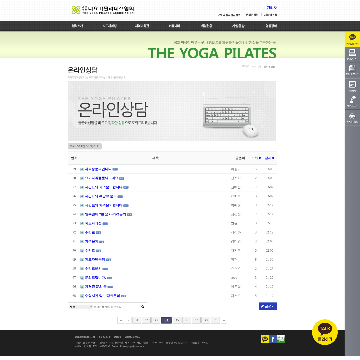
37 (196, 320)
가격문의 (91, 241)
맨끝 (224, 320)
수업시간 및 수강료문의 (102, 295)
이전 (128, 320)
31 (137, 320)
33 (156, 320)
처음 (120, 320)
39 (215, 320)
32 (146, 320)
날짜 (268, 158)
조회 (255, 158)
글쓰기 (269, 306)
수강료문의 (93, 268)
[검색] (143, 307)
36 (187, 320)
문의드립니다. (95, 277)
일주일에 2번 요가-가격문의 (105, 214)
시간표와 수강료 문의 (101, 196)
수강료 (90, 232)
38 (206, 320)
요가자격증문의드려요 (101, 178)
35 (177, 320)
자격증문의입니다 (98, 169)
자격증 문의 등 (96, 286)
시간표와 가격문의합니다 (103, 187)
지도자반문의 (95, 259)
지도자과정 (93, 223)
